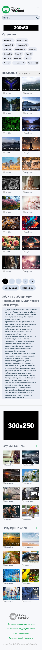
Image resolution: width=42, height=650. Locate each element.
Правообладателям (21, 633)
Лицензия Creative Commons (21, 638)
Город (7, 58)
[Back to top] (38, 645)
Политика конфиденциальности (21, 628)
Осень (7, 63)
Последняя (27, 287)
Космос (8, 54)
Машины (8, 45)
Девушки (22, 40)
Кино (27, 58)
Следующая (11, 287)
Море (32, 49)
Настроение (19, 63)
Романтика (33, 63)
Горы (29, 54)
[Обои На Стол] (15, 9)
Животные (22, 45)
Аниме (7, 49)
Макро (17, 58)
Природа (8, 40)
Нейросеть (20, 49)
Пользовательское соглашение (21, 624)
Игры (18, 54)
